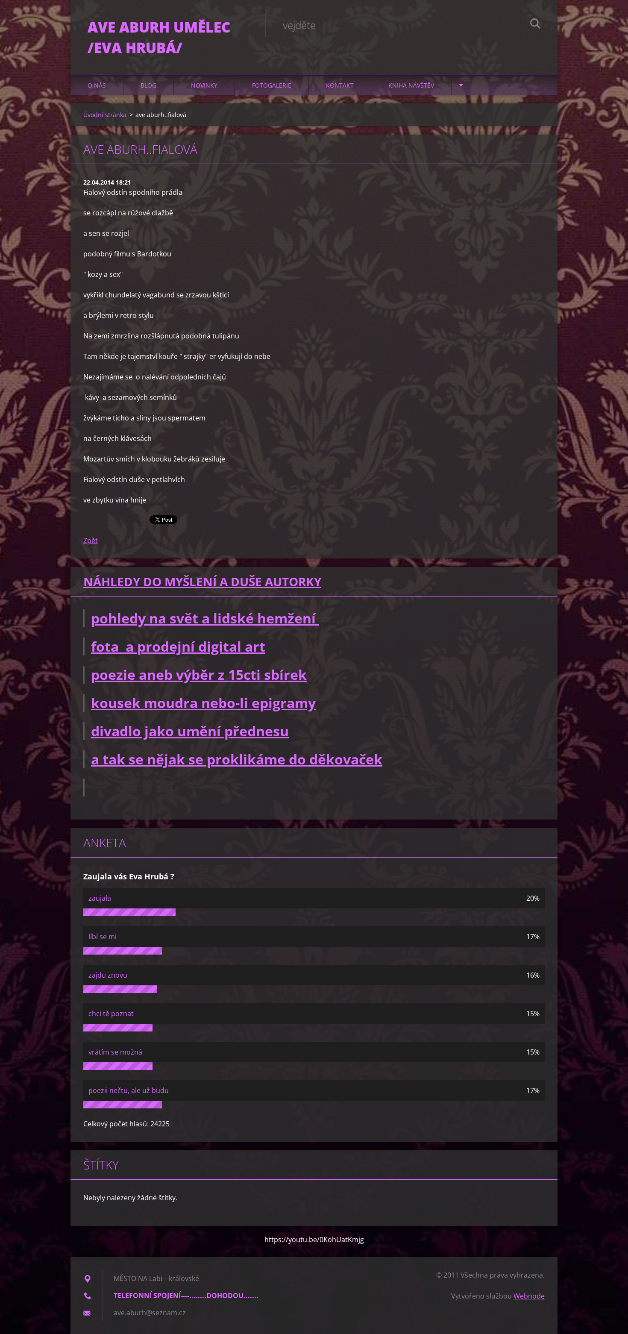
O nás (97, 85)
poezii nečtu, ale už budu (128, 1090)
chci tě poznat (111, 1013)
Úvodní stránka (104, 115)
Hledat (535, 24)
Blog (148, 85)
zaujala (99, 898)
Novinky (204, 85)
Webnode (529, 1296)
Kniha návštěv (411, 85)
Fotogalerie (271, 85)
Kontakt (340, 85)
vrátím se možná (115, 1052)
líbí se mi (102, 936)
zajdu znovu (107, 975)
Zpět (90, 540)
